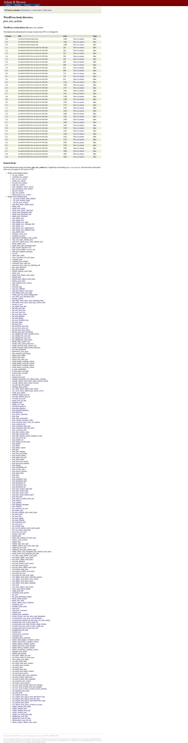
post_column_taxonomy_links (22, 420)
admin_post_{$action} (20, 216)
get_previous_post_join (20, 326)
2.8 (6, 39)
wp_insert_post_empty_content (23, 671)
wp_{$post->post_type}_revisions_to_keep (27, 704)
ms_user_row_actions (19, 183)
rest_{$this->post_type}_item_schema (25, 579)
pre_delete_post (17, 510)
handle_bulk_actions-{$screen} (23, 344)
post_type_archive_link (20, 491)
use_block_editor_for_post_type (23, 657)
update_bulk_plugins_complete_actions (25, 640)
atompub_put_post (18, 236)
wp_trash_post (17, 693)
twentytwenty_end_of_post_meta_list (25, 622)
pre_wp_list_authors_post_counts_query (26, 528)
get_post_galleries (18, 316)
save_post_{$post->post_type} (22, 587)
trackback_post (17, 604)
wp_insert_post (17, 667)
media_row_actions (19, 181)
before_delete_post (18, 244)
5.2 (6, 108)
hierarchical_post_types (20, 351)
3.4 (6, 56)
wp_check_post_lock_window (22, 663)
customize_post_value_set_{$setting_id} (26, 265)
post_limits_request (18, 448)
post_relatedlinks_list (19, 467)
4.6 (6, 91)
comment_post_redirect (20, 261)
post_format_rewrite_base (21, 442)
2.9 (6, 42)
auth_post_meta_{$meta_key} (22, 240)
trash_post (15, 608)
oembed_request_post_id (20, 395)
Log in (37, 5)
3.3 (6, 53)
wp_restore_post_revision (21, 683)
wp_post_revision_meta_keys (22, 677)
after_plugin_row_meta (20, 222)
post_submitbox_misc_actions (22, 189)
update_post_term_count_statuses (23, 646)
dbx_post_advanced (19, 267)
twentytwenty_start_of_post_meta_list (25, 628)
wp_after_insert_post (19, 661)
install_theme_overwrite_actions (23, 367)
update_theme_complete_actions (23, 648)
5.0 (6, 102)
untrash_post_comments (20, 634)
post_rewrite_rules (18, 469)
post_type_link (17, 497)
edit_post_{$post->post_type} (22, 291)
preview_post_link (18, 534)
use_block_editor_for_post (21, 655)
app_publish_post (18, 232)
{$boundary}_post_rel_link (21, 720)
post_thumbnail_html (19, 481)
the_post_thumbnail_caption (22, 597)
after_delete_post (18, 218)
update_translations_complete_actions (25, 650)
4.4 (6, 85)
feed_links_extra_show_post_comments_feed (27, 300)
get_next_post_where (19, 314)
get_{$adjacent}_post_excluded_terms (25, 334)
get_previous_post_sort (20, 328)
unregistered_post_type (20, 630)
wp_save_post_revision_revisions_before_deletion (29, 689)
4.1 (6, 76)
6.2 (6, 137)
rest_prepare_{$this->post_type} (23, 571)
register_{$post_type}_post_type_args (25, 546)
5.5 (6, 116)
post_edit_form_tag (18, 438)
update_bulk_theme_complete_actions (25, 642)
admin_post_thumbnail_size (21, 214)
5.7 (6, 122)
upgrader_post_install (19, 651)
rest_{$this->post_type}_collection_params (27, 577)
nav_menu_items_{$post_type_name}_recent (28, 391)
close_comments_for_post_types (23, 257)
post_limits (16, 446)
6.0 (6, 131)
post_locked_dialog (19, 455)
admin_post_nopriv (18, 208)
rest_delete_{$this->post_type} (23, 557)
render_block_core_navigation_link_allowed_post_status (31, 551)
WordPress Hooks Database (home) (35, 742)
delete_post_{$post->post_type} (23, 275)
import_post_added (18, 355)
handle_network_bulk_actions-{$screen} (26, 348)
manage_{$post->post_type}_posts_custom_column (30, 381)
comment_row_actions (20, 177)
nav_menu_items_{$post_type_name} (25, 389)
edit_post (15, 285)
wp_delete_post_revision (20, 665)
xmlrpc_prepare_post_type (21, 710)
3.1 (6, 47)
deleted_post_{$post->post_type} (23, 279)
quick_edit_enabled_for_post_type (24, 538)
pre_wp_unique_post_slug (21, 530)
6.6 (6, 148)
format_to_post (17, 304)
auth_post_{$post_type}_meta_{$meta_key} (27, 242)
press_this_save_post (19, 532)
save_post (15, 585)
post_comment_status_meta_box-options (26, 422)
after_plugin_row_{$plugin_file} (23, 224)
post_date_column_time (20, 434)
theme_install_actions (19, 599)
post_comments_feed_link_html (23, 428)
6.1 (6, 134)
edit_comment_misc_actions (22, 283)
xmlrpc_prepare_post (19, 708)
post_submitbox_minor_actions (23, 187)
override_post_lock (18, 398)
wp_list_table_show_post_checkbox (24, 675)
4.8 (6, 96)
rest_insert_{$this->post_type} (22, 559)
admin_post (16, 206)
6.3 (6, 139)
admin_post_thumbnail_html (22, 212)
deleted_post (16, 277)
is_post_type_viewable (20, 373)
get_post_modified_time (20, 320)
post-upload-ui (17, 412)
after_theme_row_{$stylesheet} (23, 228)
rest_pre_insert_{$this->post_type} (24, 567)
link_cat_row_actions (19, 179)
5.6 (6, 119)
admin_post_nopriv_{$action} (22, 210)
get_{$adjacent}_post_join (21, 336)
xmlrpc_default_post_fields (21, 706)
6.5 (6, 145)
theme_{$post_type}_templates (23, 602)
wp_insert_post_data (19, 669)
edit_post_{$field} (18, 289)
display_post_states (18, 281)
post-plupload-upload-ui (20, 410)
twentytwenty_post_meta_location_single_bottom (29, 624)
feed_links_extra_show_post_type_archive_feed (28, 302)
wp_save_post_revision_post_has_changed (27, 687)
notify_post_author (18, 393)
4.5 (6, 88)
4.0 (6, 73)
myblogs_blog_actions (20, 387)
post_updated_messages (20, 504)
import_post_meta (18, 357)
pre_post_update (18, 518)
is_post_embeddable (19, 369)
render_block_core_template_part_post (25, 553)
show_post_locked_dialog (21, 589)
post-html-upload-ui (19, 408)
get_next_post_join (18, 310)
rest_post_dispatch (18, 561)
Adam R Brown (15, 2)
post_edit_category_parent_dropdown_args (27, 436)
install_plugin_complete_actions (23, 361)
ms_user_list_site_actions (20, 385)
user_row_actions (18, 193)
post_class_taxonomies (20, 418)
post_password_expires (20, 461)
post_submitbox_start (19, 479)
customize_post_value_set (21, 263)
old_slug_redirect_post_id (21, 397)
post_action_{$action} (20, 414)
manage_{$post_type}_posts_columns (25, 383)
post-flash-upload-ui (19, 406)
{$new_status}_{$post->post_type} (24, 722)
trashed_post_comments (20, 614)
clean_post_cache (18, 255)
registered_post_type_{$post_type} (24, 549)
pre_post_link (17, 516)
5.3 (6, 111)
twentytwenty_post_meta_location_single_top (28, 626)
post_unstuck (16, 500)
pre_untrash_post (18, 526)
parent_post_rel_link (19, 400)
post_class (15, 416)
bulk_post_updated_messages (22, 251)
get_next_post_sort (18, 312)
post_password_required (20, 463)
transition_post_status (19, 606)
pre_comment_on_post (20, 508)
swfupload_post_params (20, 593)
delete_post (16, 273)
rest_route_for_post (18, 573)
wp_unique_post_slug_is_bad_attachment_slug (28, 697)
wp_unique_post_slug (19, 695)
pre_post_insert (17, 514)
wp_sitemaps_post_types (20, 691)
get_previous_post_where (21, 330)
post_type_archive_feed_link (22, 489)
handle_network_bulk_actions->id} (24, 346)
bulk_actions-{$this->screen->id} (23, 249)
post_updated (16, 502)
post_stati (15, 475)
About (8, 5)
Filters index (47, 10)
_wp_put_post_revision (20, 202)
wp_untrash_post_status (20, 702)
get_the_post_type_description (22, 332)
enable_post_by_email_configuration (25, 295)
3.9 (6, 70)
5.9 (6, 128)
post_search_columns (19, 471)
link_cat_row (16, 375)
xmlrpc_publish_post (19, 712)
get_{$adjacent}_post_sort (21, 338)
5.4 (6, 114)
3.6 (6, 62)
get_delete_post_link (19, 306)
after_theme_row (18, 226)
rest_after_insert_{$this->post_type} (24, 555)
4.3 (6, 82)
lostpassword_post (18, 377)
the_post (15, 595)
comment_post (17, 259)
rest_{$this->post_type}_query (22, 581)
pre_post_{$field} (18, 520)
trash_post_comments (19, 610)
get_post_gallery (18, 318)
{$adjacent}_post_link (20, 716)
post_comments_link (19, 430)
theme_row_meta (18, 600)
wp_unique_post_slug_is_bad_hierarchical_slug (28, 700)
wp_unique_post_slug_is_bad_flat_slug (25, 699)
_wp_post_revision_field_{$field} (24, 198)
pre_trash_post (17, 524)
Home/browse (26, 10)
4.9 (6, 99)
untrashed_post (17, 636)
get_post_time (17, 324)
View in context (78, 39)
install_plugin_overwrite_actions (23, 363)
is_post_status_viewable (20, 371)
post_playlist (16, 465)
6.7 (6, 151)
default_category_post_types (22, 271)
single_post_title (17, 591)
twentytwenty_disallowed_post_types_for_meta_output (31, 620)
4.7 (6, 93)
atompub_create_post (19, 234)
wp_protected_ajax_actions (21, 681)
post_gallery (16, 444)
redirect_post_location (19, 540)
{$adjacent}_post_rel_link (21, 718)
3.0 (6, 45)
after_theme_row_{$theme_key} (23, 230)
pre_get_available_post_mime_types (24, 512)
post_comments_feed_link (21, 426)
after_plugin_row (18, 220)
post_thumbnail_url (18, 487)
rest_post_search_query (20, 565)
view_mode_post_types (20, 659)
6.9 (6, 157)
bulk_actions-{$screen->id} (21, 248)
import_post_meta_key (20, 359)
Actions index (37, 10)
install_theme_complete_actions (23, 365)
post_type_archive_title (20, 493)
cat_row (15, 253)
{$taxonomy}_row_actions (21, 195)
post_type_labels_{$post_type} (23, 495)
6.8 (6, 154)
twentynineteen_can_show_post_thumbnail (27, 618)
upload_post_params (19, 653)
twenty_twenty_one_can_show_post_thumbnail (28, 616)
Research (27, 5)
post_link (15, 449)
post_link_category (18, 451)
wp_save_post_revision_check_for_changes (27, 685)
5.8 (6, 125)
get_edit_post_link (18, 308)
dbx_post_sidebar (18, 269)
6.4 (6, 142)
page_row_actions (18, 185)
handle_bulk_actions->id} (21, 342)
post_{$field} (17, 506)
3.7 (6, 65)
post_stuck (15, 477)
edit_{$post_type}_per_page (22, 293)
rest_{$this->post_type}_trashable (24, 583)
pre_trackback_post (19, 522)
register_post (16, 542)
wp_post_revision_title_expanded (23, 679)
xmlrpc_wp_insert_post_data (22, 714)
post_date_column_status (20, 432)
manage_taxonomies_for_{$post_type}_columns (29, 379)
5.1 (6, 105)
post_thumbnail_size (19, 485)
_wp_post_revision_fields (21, 200)
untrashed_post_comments (21, 638)
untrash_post (16, 632)
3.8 (6, 68)
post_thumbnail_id (18, 483)
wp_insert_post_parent (20, 673)
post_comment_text (19, 424)
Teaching (17, 5)
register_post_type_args (20, 544)
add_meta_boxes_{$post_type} (23, 204)
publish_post (16, 536)
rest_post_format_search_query (23, 563)
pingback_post (17, 402)
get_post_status (17, 322)
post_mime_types (18, 459)
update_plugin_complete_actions (23, 644)
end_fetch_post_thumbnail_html (23, 297)
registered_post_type (19, 548)
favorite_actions (17, 298)
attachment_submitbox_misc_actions (24, 238)
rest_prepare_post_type (20, 569)
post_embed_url (17, 440)
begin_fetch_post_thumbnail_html (24, 246)
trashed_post (16, 612)
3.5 (6, 59)
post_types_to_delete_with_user (23, 499)
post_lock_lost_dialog (19, 453)
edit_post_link (17, 287)
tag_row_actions (18, 191)
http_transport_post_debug (21, 353)
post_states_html (18, 473)
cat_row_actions (17, 175)
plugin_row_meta (18, 404)
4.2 (6, 79)
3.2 (6, 50)
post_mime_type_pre (19, 457)
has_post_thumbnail (19, 349)
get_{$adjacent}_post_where (22, 340)
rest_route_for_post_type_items (23, 575)
